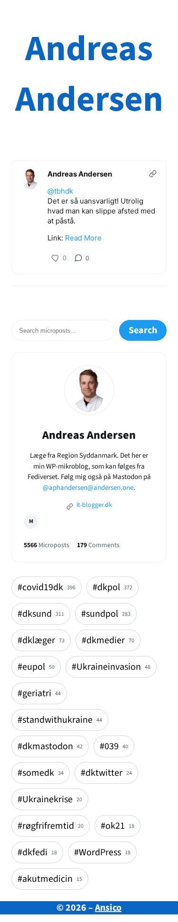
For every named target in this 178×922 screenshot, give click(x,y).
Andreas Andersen (89, 74)
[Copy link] (152, 173)
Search (143, 330)
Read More (83, 237)
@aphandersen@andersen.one (88, 488)
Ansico (108, 907)
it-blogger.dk (93, 505)
